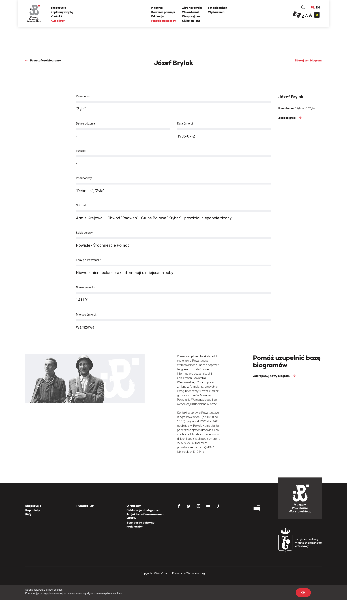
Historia (156, 8)
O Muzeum (134, 506)
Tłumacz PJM (85, 506)
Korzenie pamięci (163, 12)
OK (303, 592)
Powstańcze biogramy (45, 60)
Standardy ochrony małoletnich (140, 524)
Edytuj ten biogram (308, 60)
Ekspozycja (58, 8)
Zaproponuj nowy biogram (271, 376)
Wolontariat (190, 12)
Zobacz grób (287, 118)
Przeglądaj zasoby (163, 21)
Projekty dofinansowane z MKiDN (145, 516)
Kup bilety (58, 21)
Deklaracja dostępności (143, 510)
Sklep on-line (191, 21)
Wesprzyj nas (191, 16)
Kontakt (56, 16)
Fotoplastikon (217, 8)
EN (318, 7)
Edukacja (157, 16)
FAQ (28, 514)
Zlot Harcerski (192, 8)
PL (313, 7)
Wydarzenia (216, 12)
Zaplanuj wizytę (62, 12)
